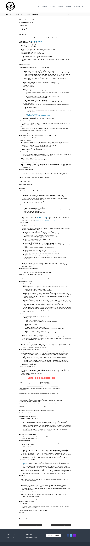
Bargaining (68, 6)
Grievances (52, 6)
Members (44, 6)
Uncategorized (62, 14)
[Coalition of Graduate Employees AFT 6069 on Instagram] (74, 535)
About (37, 6)
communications (32, 19)
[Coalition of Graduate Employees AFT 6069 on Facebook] (68, 535)
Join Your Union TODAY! (79, 6)
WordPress (56, 543)
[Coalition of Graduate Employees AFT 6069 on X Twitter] (71, 535)
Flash (42, 543)
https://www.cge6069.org (36, 41)
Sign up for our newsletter (54, 535)
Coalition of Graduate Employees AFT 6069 (21, 543)
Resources (60, 6)
